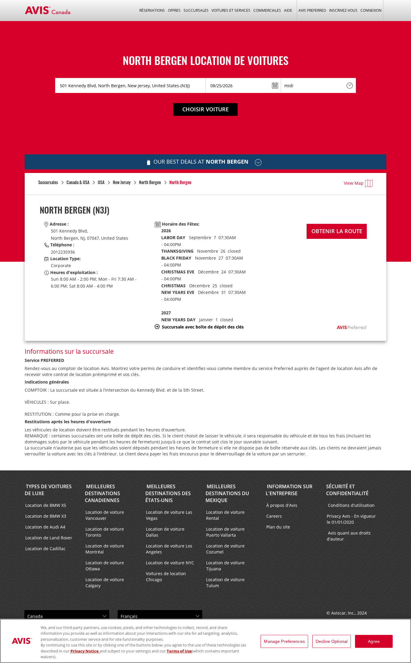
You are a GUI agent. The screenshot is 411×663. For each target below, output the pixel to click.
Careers (274, 516)
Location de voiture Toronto (104, 532)
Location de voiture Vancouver (104, 515)
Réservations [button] (152, 10)
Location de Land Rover (48, 538)
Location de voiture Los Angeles (169, 549)
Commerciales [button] (267, 10)
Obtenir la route (336, 231)
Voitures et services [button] (231, 10)
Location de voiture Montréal (104, 549)
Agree (374, 641)
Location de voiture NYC (170, 563)
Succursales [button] (196, 10)
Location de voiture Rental (225, 515)
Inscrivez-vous (343, 10)
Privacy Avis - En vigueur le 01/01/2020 (351, 519)
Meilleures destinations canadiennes (102, 493)
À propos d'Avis (281, 505)
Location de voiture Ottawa (104, 566)
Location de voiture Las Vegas (169, 515)
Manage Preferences (284, 641)
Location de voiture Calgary (104, 582)
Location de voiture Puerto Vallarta (225, 532)
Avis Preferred (312, 10)
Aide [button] (288, 10)
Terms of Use (179, 651)
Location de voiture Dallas (165, 532)
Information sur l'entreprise (289, 490)
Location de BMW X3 (45, 516)
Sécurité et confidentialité (347, 490)
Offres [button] (174, 10)
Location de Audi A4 (45, 527)
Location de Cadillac (45, 548)
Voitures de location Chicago (166, 576)
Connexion (371, 10)
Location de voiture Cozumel (225, 549)
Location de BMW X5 (45, 505)
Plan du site (278, 527)
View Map (353, 183)
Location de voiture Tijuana (225, 566)
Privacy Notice (85, 651)
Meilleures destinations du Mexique (227, 493)
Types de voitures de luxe (48, 490)
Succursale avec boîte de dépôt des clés (203, 327)
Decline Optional (332, 641)
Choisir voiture (205, 109)
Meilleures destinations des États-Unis (168, 493)
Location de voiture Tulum (225, 582)
